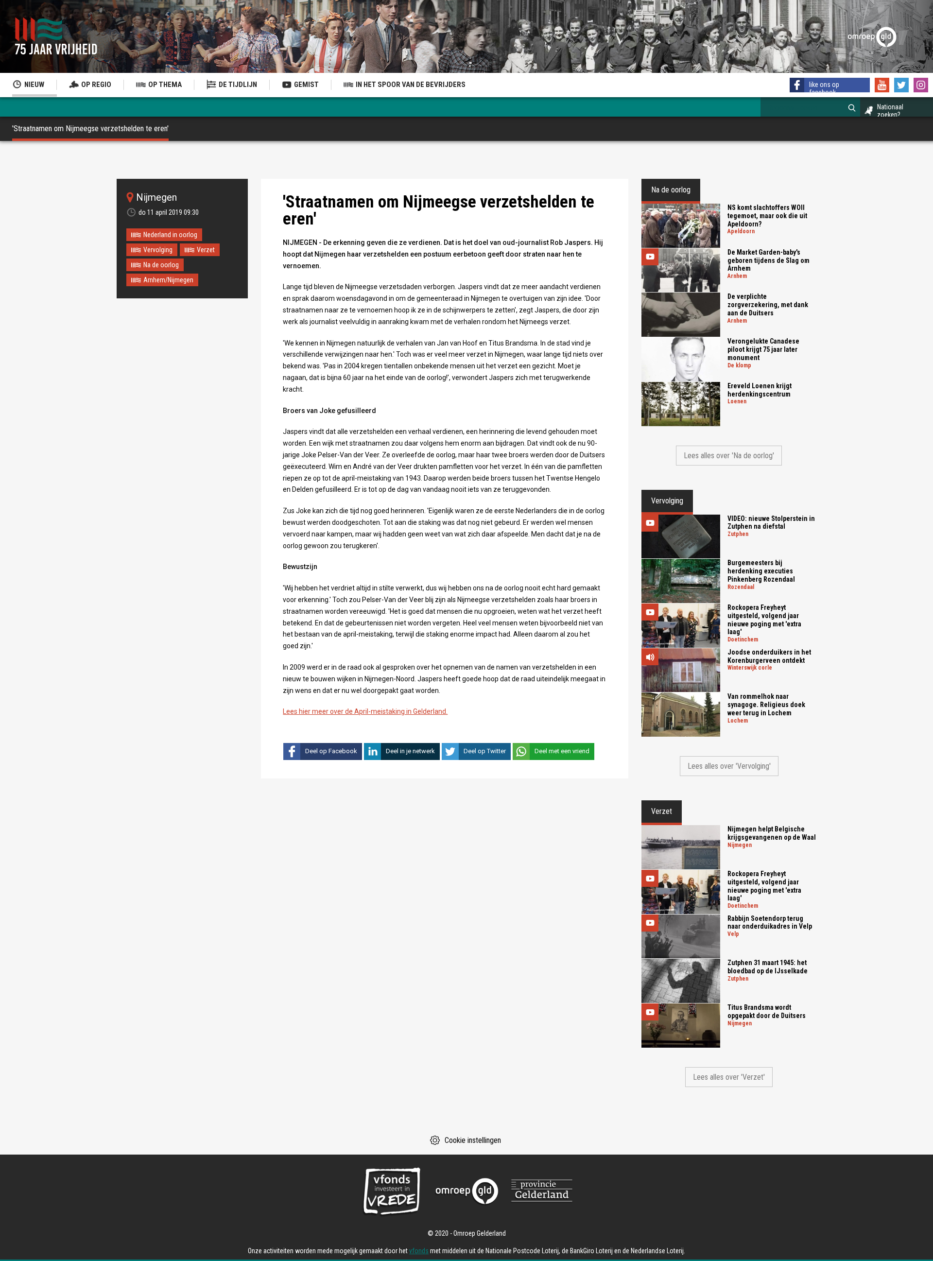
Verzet (206, 250)
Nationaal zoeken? (890, 111)
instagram (921, 85)
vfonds (419, 1251)
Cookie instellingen (473, 1140)
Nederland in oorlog (170, 235)
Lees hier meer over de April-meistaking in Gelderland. (365, 711)
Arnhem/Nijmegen (168, 280)
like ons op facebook (824, 88)
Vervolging (158, 250)
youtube (882, 85)
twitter (901, 85)
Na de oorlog (161, 265)
